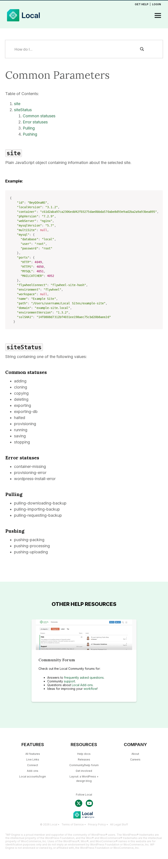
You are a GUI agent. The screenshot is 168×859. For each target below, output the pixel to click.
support (69, 681)
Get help (141, 4)
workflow (90, 688)
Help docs (84, 753)
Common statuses (39, 116)
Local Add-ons (82, 685)
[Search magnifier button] (142, 49)
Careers (135, 759)
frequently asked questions (84, 677)
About (135, 753)
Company (135, 744)
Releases (84, 759)
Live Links (32, 759)
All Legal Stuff (119, 824)
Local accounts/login (32, 776)
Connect (32, 765)
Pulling (29, 128)
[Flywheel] (23, 22)
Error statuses (35, 122)
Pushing (30, 134)
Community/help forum (84, 765)
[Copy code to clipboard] (157, 199)
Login (156, 4)
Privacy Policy (97, 824)
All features (32, 753)
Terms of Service (72, 824)
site (17, 103)
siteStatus (23, 109)
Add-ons (32, 770)
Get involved (84, 770)
